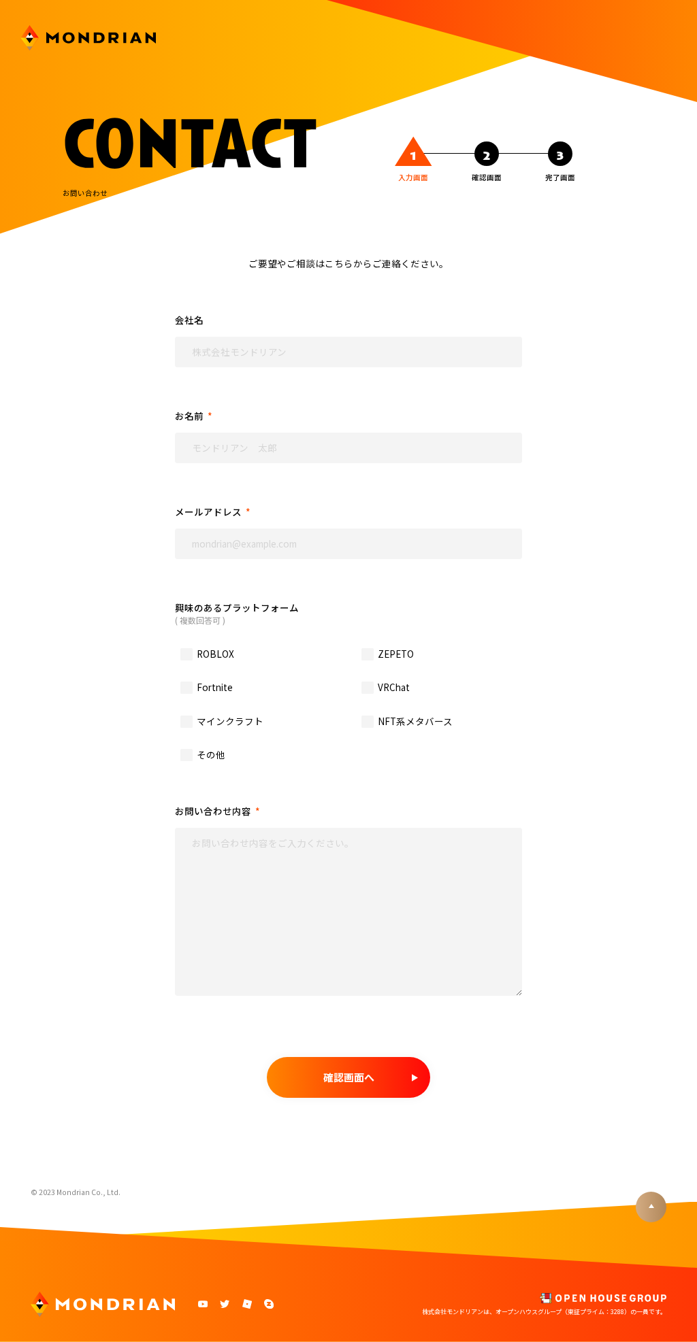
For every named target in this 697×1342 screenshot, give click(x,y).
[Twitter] (225, 1305)
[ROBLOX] (247, 1305)
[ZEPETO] (268, 1305)
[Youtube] (203, 1305)
